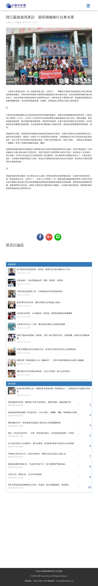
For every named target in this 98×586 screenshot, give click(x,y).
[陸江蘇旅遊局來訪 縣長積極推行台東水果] (40, 237)
